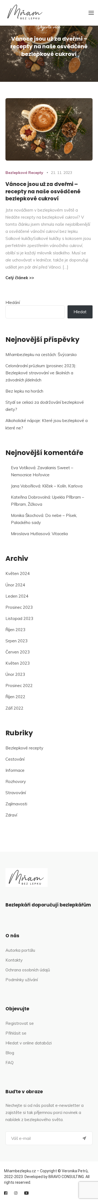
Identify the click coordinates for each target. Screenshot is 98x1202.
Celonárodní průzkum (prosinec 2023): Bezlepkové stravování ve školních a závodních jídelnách (40, 372)
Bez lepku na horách (24, 391)
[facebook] (5, 1193)
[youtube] (26, 1193)
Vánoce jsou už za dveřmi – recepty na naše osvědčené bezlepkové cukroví (43, 191)
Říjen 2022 (15, 696)
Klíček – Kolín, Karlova (62, 486)
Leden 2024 (16, 596)
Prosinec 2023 (19, 607)
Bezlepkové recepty (24, 172)
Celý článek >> (19, 277)
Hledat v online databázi (28, 1043)
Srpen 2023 (16, 640)
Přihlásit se (15, 1033)
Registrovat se (19, 1023)
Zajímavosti (16, 803)
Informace (14, 770)
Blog (9, 1052)
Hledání (12, 302)
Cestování (14, 759)
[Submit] (84, 1138)
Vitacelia (60, 533)
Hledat (80, 311)
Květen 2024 (17, 573)
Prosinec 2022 (19, 685)
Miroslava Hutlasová (30, 533)
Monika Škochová (27, 515)
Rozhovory (15, 781)
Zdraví (11, 815)
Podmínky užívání (21, 979)
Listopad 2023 (19, 618)
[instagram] (15, 1193)
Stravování (15, 792)
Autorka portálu (20, 950)
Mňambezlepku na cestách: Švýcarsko (41, 354)
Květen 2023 (17, 663)
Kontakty (14, 960)
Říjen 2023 (15, 629)
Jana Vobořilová (25, 486)
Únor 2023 (15, 674)
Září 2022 (14, 708)
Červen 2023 (17, 652)
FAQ (9, 1062)
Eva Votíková (23, 467)
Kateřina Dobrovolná (30, 497)
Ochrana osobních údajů (27, 969)
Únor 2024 (15, 585)
